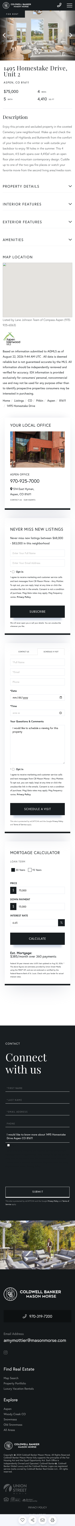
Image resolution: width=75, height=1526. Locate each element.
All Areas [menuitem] (9, 1430)
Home (6, 400)
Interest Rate (19, 915)
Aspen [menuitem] (7, 1409)
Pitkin (39, 400)
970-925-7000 (25, 481)
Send (37, 1192)
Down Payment (20, 899)
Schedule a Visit (51, 651)
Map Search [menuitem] (11, 1378)
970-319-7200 (40, 1316)
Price (13, 883)
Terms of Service (20, 824)
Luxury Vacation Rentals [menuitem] (19, 1389)
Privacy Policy (24, 597)
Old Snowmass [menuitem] (13, 1425)
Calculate (37, 938)
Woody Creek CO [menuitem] (15, 1414)
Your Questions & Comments (27, 721)
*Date (13, 690)
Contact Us (16, 500)
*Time (13, 706)
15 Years (37, 870)
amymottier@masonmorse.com (35, 1340)
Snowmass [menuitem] (10, 1419)
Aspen (51, 400)
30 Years (20, 870)
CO (30, 400)
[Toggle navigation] (69, 5)
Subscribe (37, 611)
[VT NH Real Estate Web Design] (37, 1489)
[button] (6, 36)
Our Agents (29, 500)
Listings (19, 400)
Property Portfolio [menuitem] (15, 1383)
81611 (62, 400)
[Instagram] (5, 1352)
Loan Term (17, 861)
